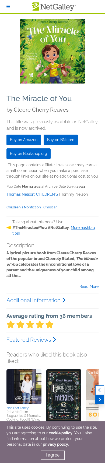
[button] (23, 386)
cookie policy (60, 433)
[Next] (99, 399)
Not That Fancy (17, 408)
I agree (53, 455)
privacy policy (55, 444)
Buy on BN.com (60, 140)
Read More (89, 286)
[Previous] (99, 390)
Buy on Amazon (23, 140)
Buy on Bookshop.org (28, 153)
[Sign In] (8, 6)
